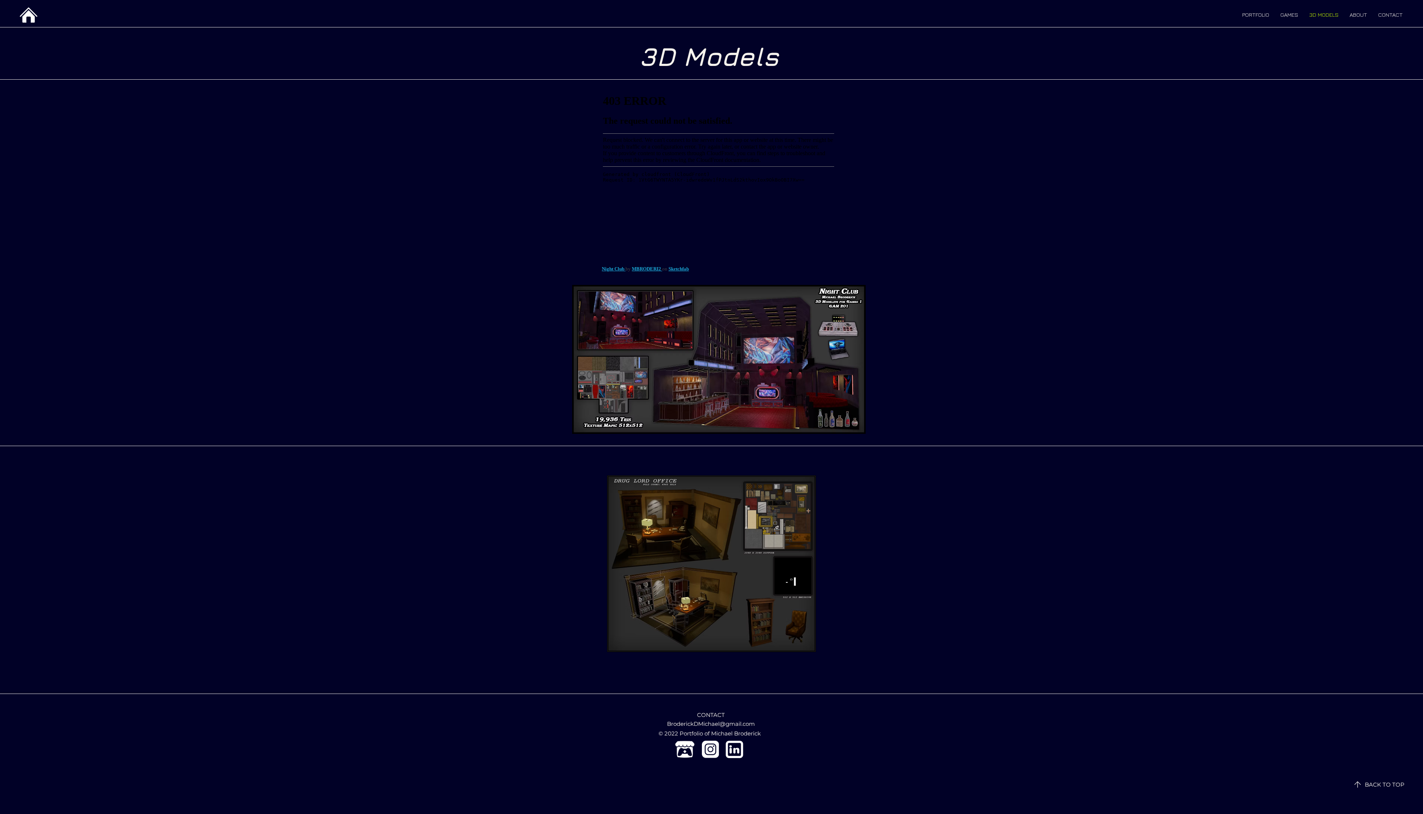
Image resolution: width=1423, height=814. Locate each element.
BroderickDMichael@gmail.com (711, 723)
